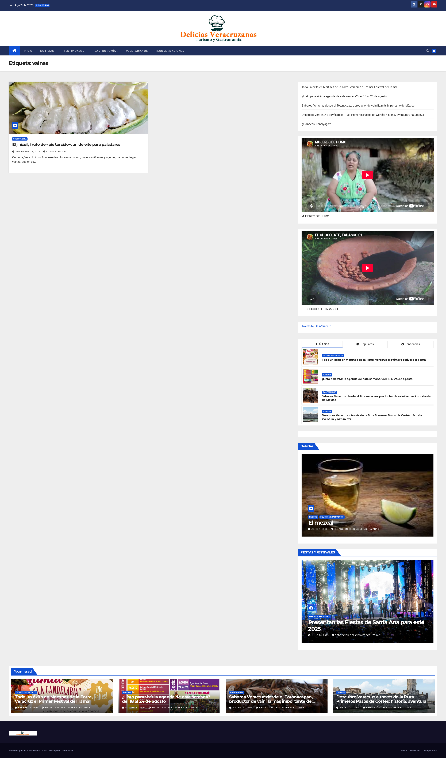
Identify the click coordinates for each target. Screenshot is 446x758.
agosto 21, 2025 (135, 707)
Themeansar (66, 750)
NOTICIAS (47, 50)
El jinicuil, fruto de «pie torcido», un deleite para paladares (66, 144)
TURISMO (327, 375)
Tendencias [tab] (412, 344)
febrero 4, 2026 (322, 635)
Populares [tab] (367, 344)
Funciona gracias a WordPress (24, 750)
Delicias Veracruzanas (332, 517)
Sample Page (430, 750)
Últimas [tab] (323, 343)
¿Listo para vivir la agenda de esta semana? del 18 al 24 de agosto (344, 96)
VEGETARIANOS (137, 50)
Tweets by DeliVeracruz (316, 326)
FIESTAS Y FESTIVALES (333, 356)
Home (404, 750)
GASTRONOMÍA (105, 50)
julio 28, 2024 (320, 529)
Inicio (28, 50)
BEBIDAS (313, 517)
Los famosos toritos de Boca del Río (354, 522)
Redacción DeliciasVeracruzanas (360, 635)
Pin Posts (415, 750)
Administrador (56, 151)
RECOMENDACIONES (170, 50)
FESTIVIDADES (74, 50)
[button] (427, 50)
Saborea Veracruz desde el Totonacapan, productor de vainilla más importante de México (358, 105)
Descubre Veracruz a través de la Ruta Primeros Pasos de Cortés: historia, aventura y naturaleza (363, 114)
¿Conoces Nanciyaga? (316, 124)
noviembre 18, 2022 (28, 151)
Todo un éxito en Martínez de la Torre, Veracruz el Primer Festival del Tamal (349, 87)
